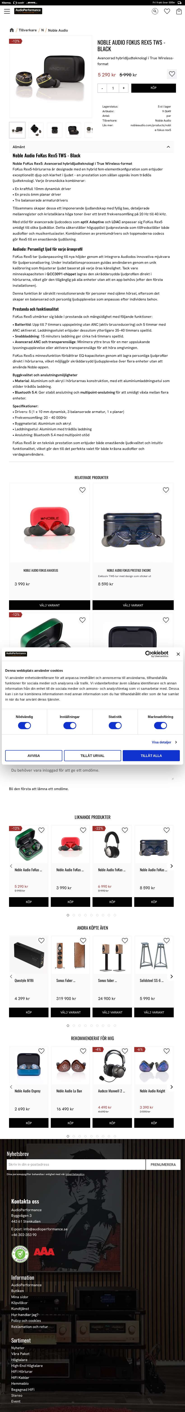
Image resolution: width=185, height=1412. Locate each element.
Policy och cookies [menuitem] (26, 1321)
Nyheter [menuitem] (18, 1348)
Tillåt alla (151, 755)
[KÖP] (153, 88)
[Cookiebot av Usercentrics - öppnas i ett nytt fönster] (148, 654)
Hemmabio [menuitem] (20, 1384)
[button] (7, 11)
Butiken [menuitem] (17, 1291)
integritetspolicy (75, 1174)
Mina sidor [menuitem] (19, 1297)
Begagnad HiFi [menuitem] (23, 1390)
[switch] (69, 725)
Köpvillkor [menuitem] (19, 1303)
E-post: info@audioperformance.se (39, 1229)
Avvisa (34, 755)
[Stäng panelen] (178, 654)
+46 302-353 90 (24, 1234)
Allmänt (19, 146)
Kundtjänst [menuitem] (20, 1309)
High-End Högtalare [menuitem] (27, 1366)
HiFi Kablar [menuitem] (20, 1378)
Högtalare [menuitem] (19, 1360)
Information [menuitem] (22, 1277)
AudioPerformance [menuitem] (26, 1285)
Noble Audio (163, 120)
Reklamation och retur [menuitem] (29, 1327)
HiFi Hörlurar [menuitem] (22, 1372)
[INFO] (49, 605)
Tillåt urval (92, 755)
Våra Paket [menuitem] (20, 1354)
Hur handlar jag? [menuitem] (24, 1315)
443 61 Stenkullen (26, 1221)
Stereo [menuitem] (16, 1396)
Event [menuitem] (16, 1401)
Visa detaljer (161, 742)
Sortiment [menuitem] (21, 1340)
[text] (107, 74)
